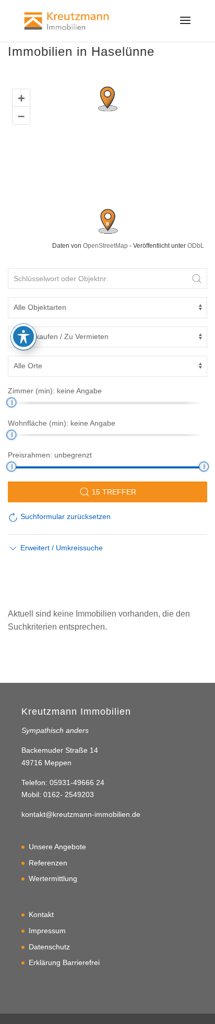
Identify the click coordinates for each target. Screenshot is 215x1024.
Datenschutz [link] (49, 947)
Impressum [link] (47, 930)
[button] (185, 27)
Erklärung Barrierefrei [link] (64, 962)
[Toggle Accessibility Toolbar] (23, 336)
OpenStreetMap (105, 245)
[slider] (11, 402)
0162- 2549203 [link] (68, 794)
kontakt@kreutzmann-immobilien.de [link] (80, 814)
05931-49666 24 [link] (77, 782)
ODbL (195, 245)
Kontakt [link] (41, 914)
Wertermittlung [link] (53, 878)
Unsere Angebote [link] (57, 846)
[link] (66, 20)
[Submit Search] (196, 278)
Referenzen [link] (48, 863)
